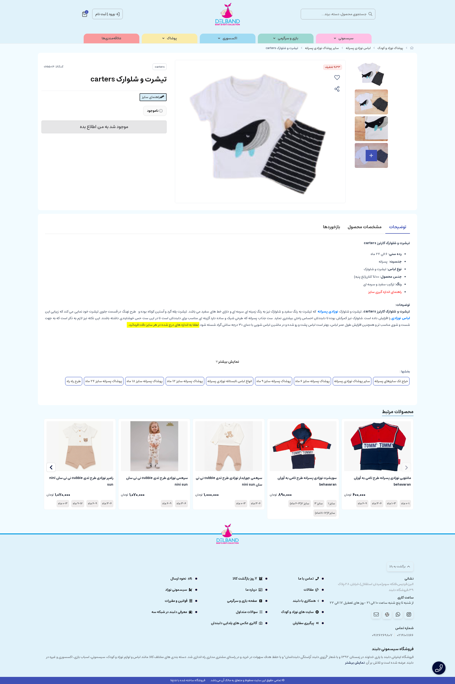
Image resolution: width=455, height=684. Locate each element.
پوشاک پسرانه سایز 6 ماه (312, 381)
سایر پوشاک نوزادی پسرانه (322, 48)
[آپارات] (387, 614)
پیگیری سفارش (303, 623)
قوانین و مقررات (176, 601)
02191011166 (405, 635)
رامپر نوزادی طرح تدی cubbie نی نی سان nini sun (81, 481)
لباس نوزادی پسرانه (358, 48)
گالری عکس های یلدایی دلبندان (234, 623)
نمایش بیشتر (228, 361)
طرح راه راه (74, 381)
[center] (370, 13)
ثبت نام (100, 14)
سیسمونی (345, 38)
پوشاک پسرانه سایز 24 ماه (103, 381)
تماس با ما (306, 578)
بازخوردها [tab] (331, 227)
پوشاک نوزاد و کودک (390, 48)
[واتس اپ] (398, 614)
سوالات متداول (247, 612)
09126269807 (382, 635)
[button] (51, 467)
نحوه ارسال (178, 578)
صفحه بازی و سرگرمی (242, 601)
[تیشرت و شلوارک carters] (227, 547)
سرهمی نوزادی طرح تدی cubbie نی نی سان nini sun (157, 481)
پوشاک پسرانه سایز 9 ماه (273, 381)
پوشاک (172, 38)
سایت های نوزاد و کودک (297, 612)
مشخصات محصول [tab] (365, 227)
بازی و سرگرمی (288, 38)
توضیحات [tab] (397, 227)
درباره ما (251, 589)
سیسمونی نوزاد (176, 589)
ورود (112, 14)
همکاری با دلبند (304, 601)
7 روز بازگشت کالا (245, 578)
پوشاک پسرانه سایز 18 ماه (145, 381)
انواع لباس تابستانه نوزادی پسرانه (229, 381)
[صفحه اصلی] (412, 48)
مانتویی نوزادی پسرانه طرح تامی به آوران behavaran (382, 481)
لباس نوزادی (400, 318)
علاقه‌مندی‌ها (111, 38)
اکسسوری (230, 38)
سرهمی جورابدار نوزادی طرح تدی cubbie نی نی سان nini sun (229, 481)
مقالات (309, 589)
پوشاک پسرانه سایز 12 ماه (185, 381)
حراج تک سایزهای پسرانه (391, 381)
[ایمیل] (376, 614)
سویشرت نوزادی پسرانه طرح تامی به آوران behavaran (307, 481)
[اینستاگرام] (409, 614)
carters (159, 66)
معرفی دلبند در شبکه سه (169, 612)
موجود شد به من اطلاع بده (104, 127)
